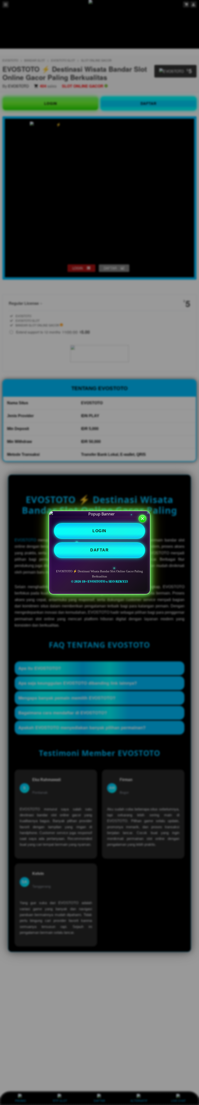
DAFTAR (99, 550)
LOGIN (99, 531)
